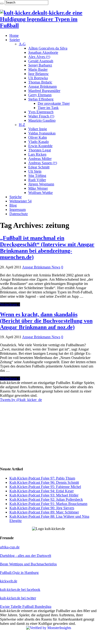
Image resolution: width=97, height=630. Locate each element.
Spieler (14, 40)
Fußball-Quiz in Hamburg (19, 573)
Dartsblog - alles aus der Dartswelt (25, 556)
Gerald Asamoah (40, 61)
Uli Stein (34, 171)
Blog (13, 205)
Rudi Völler (37, 180)
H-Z (22, 125)
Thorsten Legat (39, 150)
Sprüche (15, 197)
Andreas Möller (40, 159)
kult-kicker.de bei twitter (18, 598)
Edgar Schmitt (38, 167)
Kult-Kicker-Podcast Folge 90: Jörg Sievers (41, 508)
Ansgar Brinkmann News (41, 267)
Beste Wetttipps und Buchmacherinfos (28, 564)
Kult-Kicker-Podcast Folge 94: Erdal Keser (41, 491)
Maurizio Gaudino (42, 120)
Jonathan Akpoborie (43, 52)
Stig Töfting (37, 176)
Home (14, 35)
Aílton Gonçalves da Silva (47, 48)
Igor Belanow (38, 74)
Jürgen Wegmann (41, 184)
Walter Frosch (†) (41, 116)
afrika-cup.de (10, 547)
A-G (22, 44)
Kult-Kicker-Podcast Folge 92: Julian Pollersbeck (46, 499)
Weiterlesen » (10, 304)
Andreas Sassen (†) (42, 163)
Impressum (17, 210)
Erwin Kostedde (40, 146)
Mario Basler (38, 69)
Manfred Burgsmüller (44, 91)
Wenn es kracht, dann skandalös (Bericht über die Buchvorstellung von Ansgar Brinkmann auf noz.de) (46, 320)
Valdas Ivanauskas (42, 133)
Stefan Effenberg (40, 99)
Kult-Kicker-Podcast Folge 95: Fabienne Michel (45, 487)
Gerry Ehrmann (40, 95)
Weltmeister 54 (20, 201)
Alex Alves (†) (39, 57)
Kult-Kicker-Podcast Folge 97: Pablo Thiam (42, 478)
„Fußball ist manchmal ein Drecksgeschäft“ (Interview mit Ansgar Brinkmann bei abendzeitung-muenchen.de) (47, 247)
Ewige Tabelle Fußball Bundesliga (25, 607)
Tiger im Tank (48, 108)
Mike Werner (38, 188)
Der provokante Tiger (54, 103)
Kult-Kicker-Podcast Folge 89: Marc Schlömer (44, 512)
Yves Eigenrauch (40, 112)
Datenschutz (18, 214)
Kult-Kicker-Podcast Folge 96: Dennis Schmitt (44, 482)
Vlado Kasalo (38, 142)
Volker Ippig (37, 129)
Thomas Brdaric (40, 82)
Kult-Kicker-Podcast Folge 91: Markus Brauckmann (48, 504)
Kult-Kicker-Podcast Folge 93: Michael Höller (43, 495)
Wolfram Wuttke (40, 193)
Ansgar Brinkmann (42, 86)
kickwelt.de (8, 581)
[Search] (2, 3)
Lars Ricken (37, 154)
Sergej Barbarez (40, 65)
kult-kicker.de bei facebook (20, 590)
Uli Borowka (38, 78)
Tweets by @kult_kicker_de (21, 400)
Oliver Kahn (37, 137)
